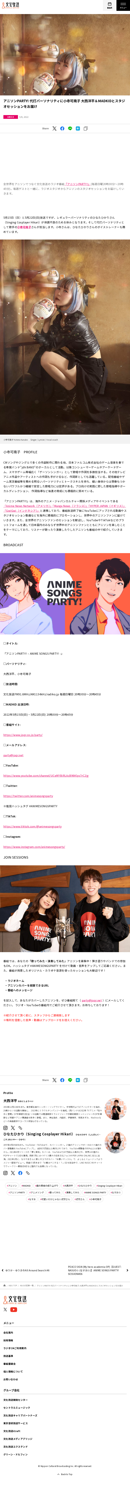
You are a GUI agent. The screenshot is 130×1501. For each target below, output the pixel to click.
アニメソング (37, 1192)
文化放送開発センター (15, 1399)
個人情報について (13, 1371)
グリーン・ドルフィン (15, 1454)
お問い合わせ (10, 1379)
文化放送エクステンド (15, 1446)
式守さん (80, 1199)
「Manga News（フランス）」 (70, 506)
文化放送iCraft (11, 1431)
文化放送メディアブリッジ (17, 1438)
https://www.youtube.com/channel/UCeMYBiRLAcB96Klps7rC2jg (46, 775)
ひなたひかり (85, 1185)
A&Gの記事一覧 (27, 1285)
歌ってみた (55, 1192)
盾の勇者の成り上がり (47, 1185)
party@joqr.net (13, 755)
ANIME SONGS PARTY (95, 1192)
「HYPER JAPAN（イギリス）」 (107, 506)
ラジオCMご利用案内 (14, 1348)
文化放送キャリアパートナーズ (20, 1415)
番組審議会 (9, 1363)
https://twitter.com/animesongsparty (28, 796)
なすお (32, 1199)
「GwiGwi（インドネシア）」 (21, 511)
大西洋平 (68, 1185)
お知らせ (10, 117)
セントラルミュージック (16, 1407)
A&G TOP (13, 1285)
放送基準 (8, 1356)
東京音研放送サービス (15, 1423)
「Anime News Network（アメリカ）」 (28, 506)
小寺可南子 (95, 1199)
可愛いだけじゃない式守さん (55, 1199)
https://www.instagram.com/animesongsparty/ (34, 847)
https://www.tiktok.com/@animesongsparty (32, 826)
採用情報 (8, 1340)
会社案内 (8, 1332)
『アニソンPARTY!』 (77, 184)
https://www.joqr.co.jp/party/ (23, 735)
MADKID (27, 1185)
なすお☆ (116, 1192)
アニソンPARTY (17, 1192)
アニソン (12, 1185)
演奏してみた (72, 1192)
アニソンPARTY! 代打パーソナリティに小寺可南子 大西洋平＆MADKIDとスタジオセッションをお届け (80, 1285)
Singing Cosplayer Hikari (110, 1185)
